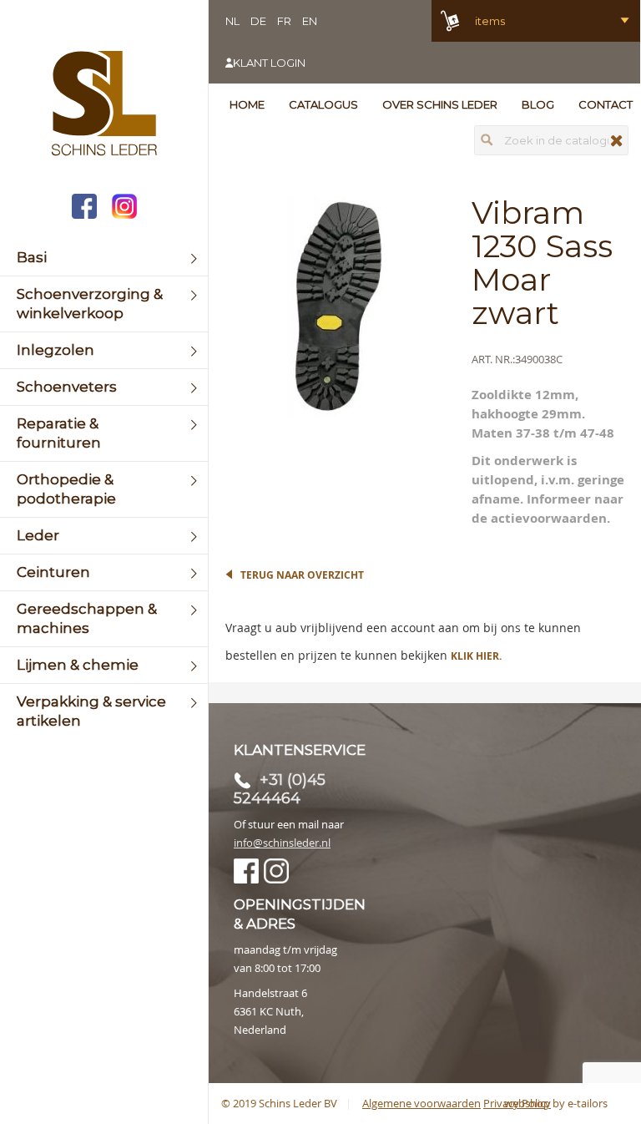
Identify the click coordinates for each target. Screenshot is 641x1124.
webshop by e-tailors (556, 1103)
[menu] (104, 489)
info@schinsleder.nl (282, 842)
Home (247, 104)
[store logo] (104, 105)
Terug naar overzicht (302, 575)
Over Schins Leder (439, 104)
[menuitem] (104, 258)
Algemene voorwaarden (421, 1103)
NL (232, 21)
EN (309, 21)
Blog (538, 104)
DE (258, 21)
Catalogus (323, 104)
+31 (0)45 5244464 (280, 789)
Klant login (269, 62)
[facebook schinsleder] (84, 208)
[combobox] (551, 140)
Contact (605, 104)
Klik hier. (476, 656)
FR (284, 21)
